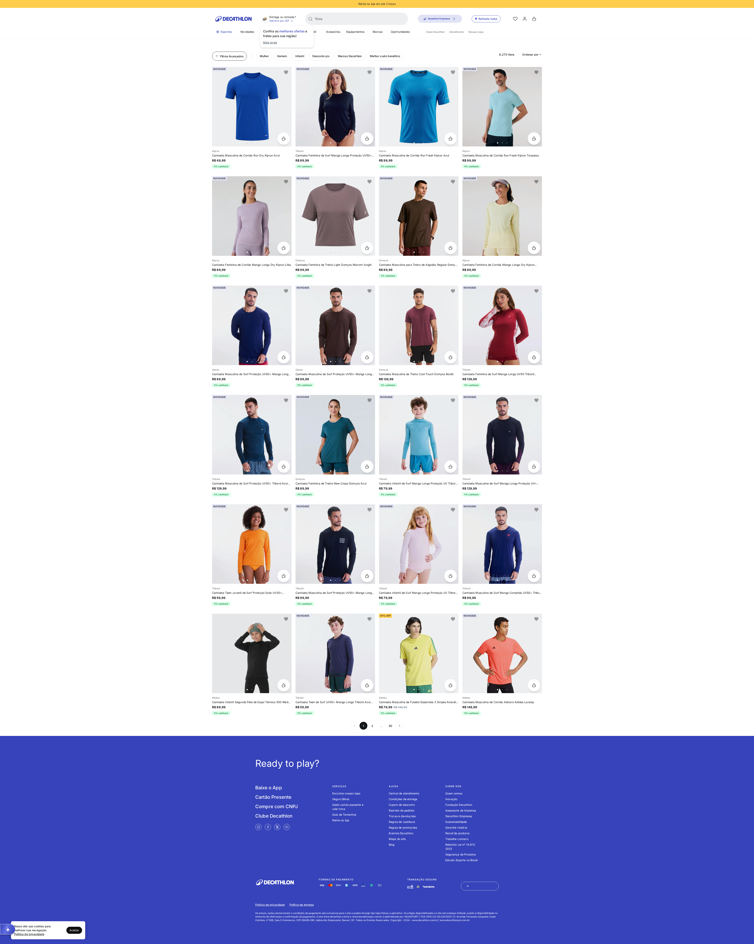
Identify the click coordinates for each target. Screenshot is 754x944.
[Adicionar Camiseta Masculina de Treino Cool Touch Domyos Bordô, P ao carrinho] (450, 357)
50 (390, 725)
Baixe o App (268, 787)
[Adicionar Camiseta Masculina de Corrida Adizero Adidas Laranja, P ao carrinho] (534, 685)
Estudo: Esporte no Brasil (461, 860)
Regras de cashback (402, 821)
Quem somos (453, 793)
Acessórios (333, 31)
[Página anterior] (354, 726)
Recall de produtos (457, 833)
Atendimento (456, 31)
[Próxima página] (400, 726)
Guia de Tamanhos (344, 814)
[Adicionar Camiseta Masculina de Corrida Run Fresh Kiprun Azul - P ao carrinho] (450, 138)
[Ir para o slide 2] (252, 142)
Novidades (247, 31)
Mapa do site (397, 839)
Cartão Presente (273, 797)
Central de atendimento (404, 793)
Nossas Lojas (476, 31)
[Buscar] (310, 18)
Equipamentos (355, 31)
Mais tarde (270, 42)
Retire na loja (340, 820)
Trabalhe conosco (457, 839)
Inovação (451, 799)
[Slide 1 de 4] (335, 216)
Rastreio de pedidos (401, 810)
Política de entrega (301, 904)
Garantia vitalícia (456, 827)
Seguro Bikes (340, 799)
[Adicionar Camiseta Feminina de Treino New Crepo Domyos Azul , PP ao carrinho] (367, 466)
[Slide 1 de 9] (502, 216)
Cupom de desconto (402, 804)
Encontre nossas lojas (346, 793)
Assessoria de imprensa (460, 810)
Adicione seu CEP (279, 20)
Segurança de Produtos (460, 854)
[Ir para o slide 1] (247, 142)
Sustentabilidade (456, 821)
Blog (391, 844)
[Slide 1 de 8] (335, 106)
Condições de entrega (403, 799)
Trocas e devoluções (402, 816)
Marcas (377, 31)
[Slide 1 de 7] (335, 544)
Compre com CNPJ (276, 806)
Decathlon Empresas (458, 816)
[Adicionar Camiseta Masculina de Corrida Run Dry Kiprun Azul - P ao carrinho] (283, 138)
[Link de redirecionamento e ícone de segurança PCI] (418, 886)
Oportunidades (400, 31)
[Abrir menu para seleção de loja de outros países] (480, 886)
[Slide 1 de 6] (252, 325)
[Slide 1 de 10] (502, 106)
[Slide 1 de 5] (252, 106)
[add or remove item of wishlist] (286, 72)
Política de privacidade (270, 904)
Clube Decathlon (435, 31)
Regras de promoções (403, 827)
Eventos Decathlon (401, 833)
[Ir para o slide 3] (256, 142)
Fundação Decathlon (458, 804)
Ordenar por (530, 54)
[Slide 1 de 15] (252, 653)
